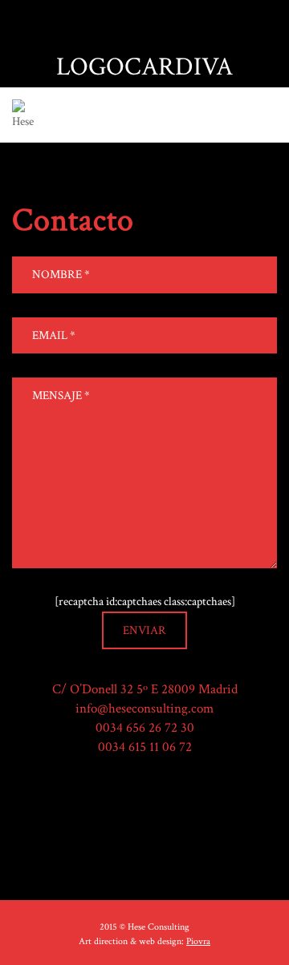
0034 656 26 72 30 (145, 728)
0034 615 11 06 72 (145, 747)
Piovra (198, 941)
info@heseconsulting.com (144, 708)
